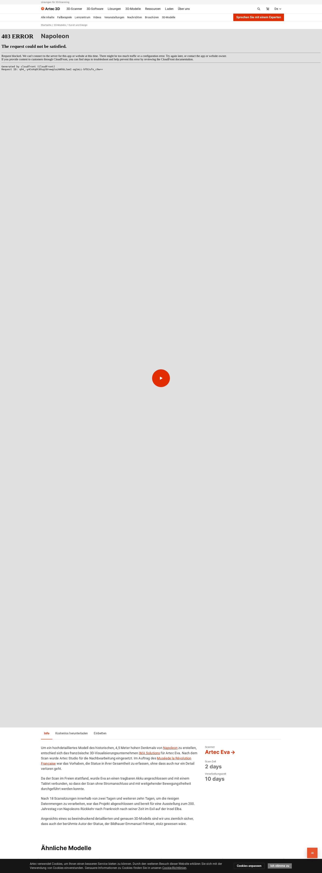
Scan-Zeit (210, 761)
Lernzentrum (82, 17)
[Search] (258, 8)
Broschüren (152, 17)
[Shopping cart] (267, 8)
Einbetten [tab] (100, 733)
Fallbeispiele (64, 17)
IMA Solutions (149, 753)
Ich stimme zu (279, 866)
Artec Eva (217, 752)
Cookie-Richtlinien (174, 868)
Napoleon (170, 748)
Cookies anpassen (249, 866)
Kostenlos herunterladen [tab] (71, 733)
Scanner (210, 746)
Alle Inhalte (47, 17)
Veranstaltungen (114, 17)
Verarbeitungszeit (215, 773)
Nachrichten (134, 17)
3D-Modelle (168, 17)
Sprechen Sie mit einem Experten (258, 17)
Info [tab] (46, 733)
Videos (97, 17)
